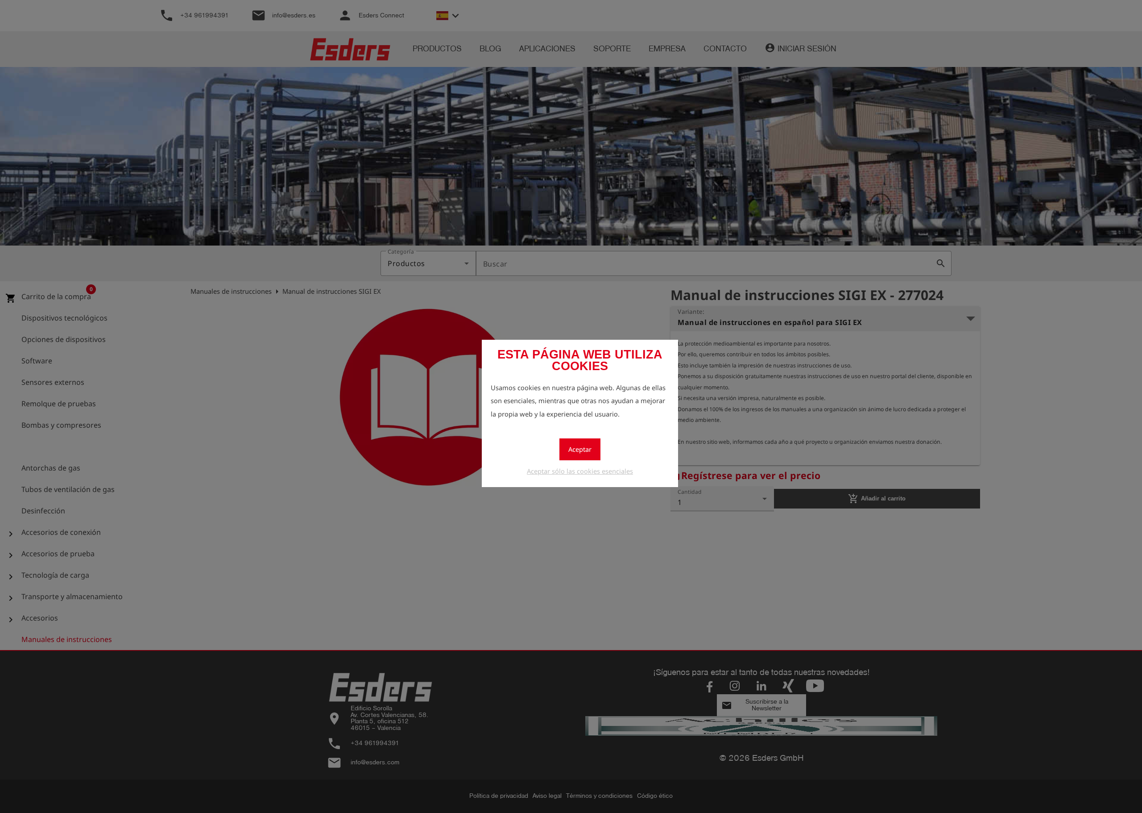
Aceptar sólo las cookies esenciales (580, 471)
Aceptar (580, 449)
